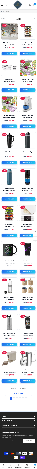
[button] (17, 19)
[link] (10, 466)
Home (2, 11)
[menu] (2, 5)
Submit (29, 441)
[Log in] (30, 5)
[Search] (5, 5)
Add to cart (9, 54)
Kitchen (8, 11)
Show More (18, 394)
